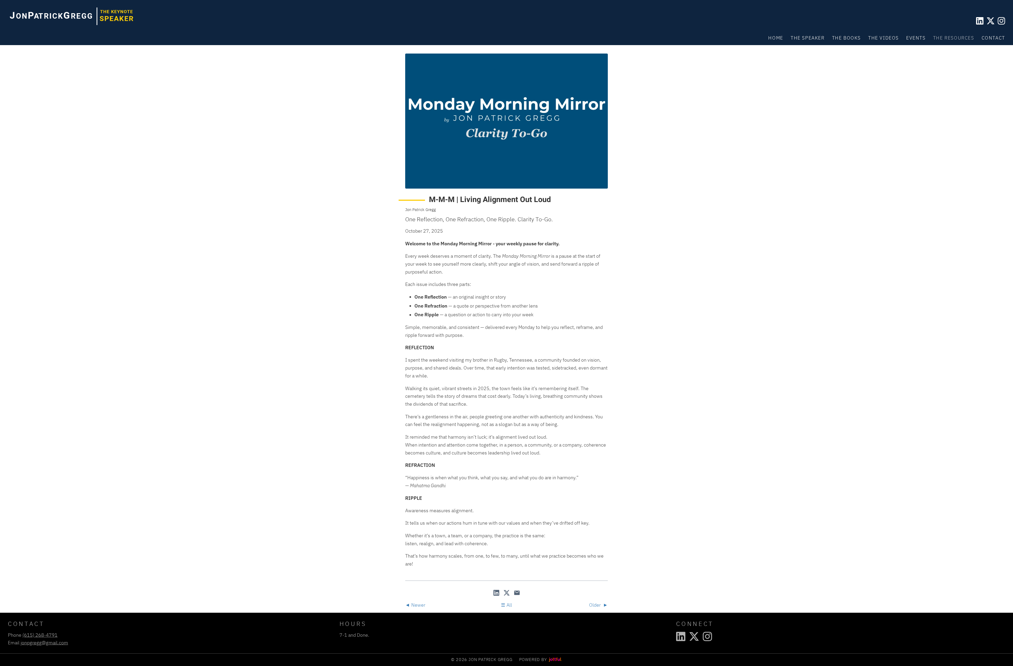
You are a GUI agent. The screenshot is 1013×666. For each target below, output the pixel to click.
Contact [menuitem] (993, 38)
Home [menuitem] (775, 38)
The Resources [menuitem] (953, 38)
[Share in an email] (517, 593)
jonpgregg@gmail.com (44, 642)
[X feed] (990, 21)
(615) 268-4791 (40, 635)
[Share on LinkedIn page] (497, 593)
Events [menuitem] (916, 38)
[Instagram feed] (1001, 21)
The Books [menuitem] (846, 38)
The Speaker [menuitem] (808, 38)
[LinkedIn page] (979, 21)
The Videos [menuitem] (883, 38)
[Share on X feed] (507, 593)
